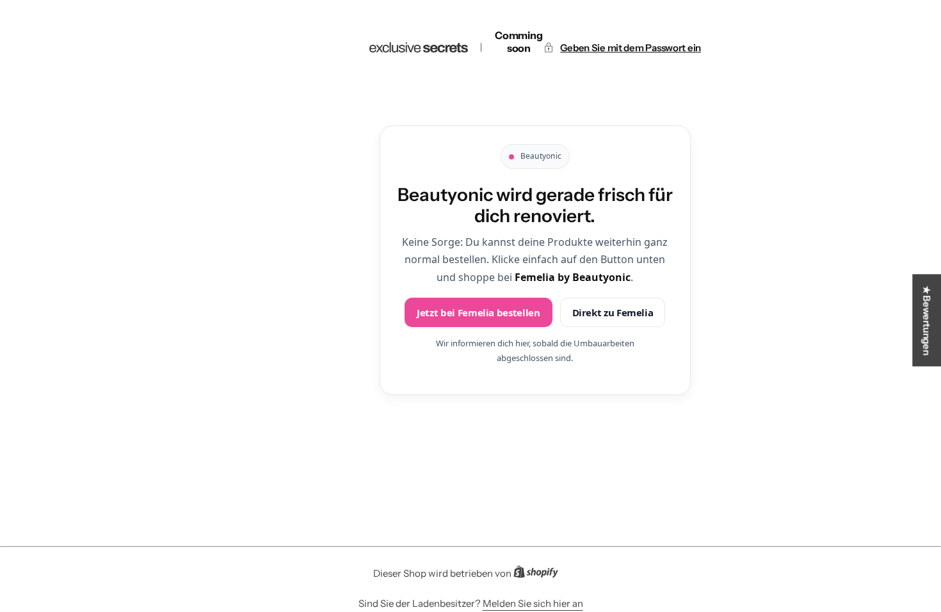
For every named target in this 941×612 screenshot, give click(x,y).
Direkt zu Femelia (613, 312)
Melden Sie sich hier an (533, 603)
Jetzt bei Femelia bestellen (478, 312)
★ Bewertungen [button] (927, 320)
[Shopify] (539, 574)
